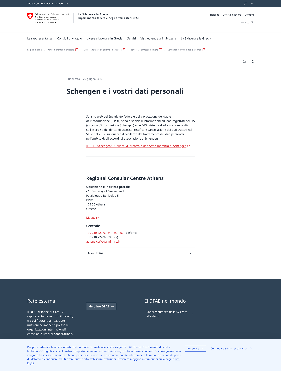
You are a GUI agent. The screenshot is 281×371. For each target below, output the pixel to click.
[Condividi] (252, 61)
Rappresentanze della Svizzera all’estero (166, 314)
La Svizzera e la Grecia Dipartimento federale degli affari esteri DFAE (108, 16)
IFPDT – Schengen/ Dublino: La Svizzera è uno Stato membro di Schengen (136, 146)
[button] (40, 38)
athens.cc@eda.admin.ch (103, 241)
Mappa (91, 218)
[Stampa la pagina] (244, 61)
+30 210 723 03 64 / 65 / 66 (104, 233)
